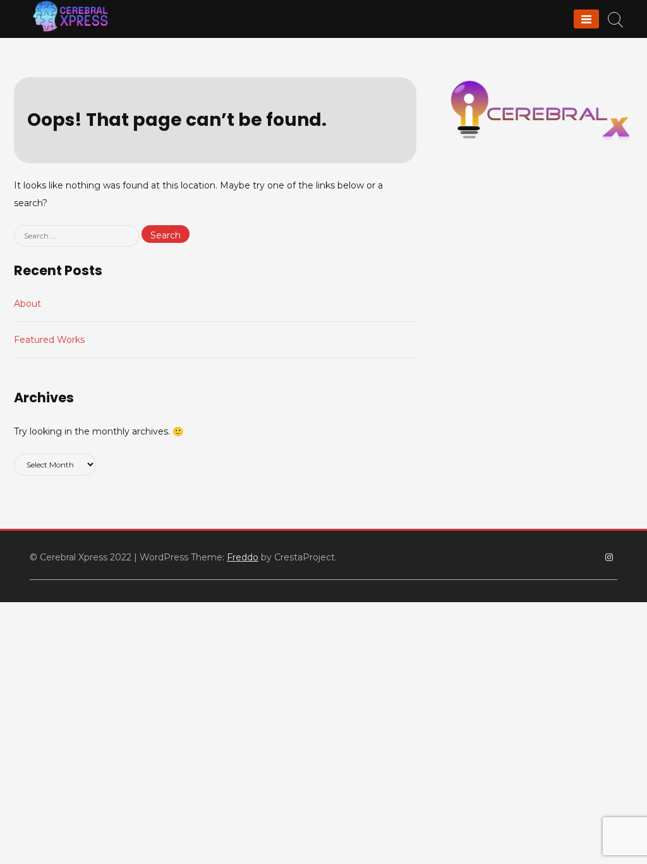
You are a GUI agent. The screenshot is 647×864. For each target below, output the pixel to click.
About (27, 303)
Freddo (242, 557)
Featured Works (49, 339)
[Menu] (586, 18)
